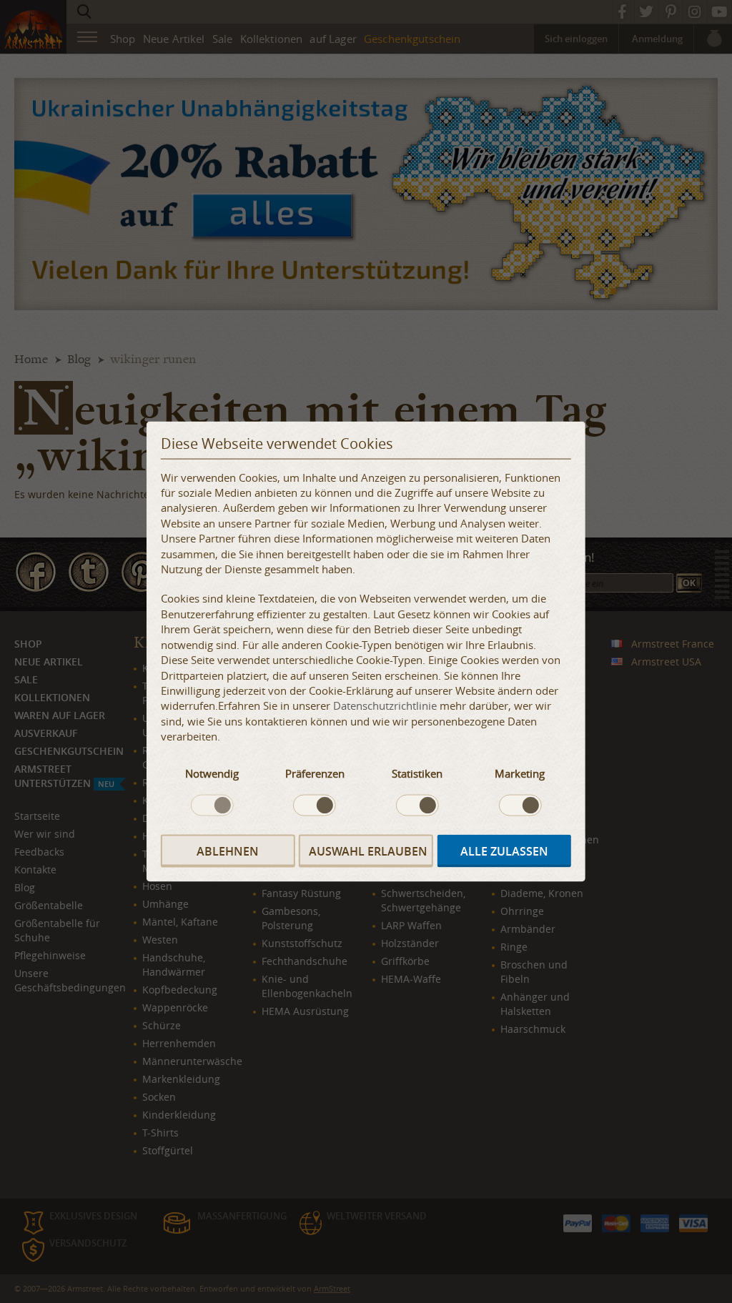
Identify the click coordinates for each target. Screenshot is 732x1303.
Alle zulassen (504, 850)
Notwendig (212, 773)
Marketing (520, 773)
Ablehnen (228, 850)
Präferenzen (315, 773)
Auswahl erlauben (368, 850)
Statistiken (417, 773)
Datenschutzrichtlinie (385, 705)
